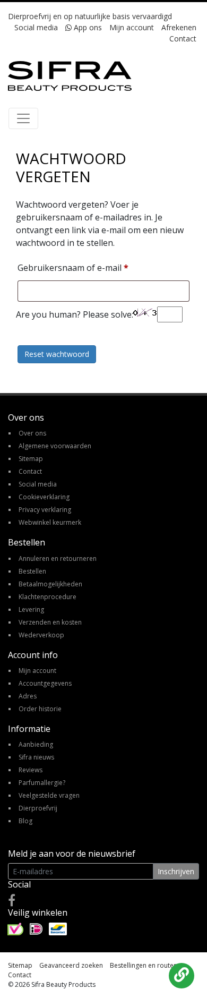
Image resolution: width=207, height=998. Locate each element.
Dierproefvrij (38, 808)
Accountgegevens (45, 683)
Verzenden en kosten (50, 622)
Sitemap (31, 458)
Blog (25, 820)
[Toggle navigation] (23, 118)
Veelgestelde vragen (49, 795)
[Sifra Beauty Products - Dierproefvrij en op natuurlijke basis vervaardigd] (70, 75)
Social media (36, 27)
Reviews (30, 769)
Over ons (32, 433)
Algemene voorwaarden (55, 445)
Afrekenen (178, 27)
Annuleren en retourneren (58, 558)
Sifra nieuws (36, 757)
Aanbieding (36, 744)
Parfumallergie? (42, 782)
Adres (28, 696)
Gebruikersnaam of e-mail (73, 267)
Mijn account (131, 27)
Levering (31, 609)
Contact (182, 38)
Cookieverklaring (44, 496)
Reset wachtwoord (56, 354)
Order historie (40, 708)
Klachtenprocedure (47, 596)
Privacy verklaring (45, 509)
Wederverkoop (41, 634)
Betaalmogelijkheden (50, 583)
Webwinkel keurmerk (50, 522)
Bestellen (32, 571)
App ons (87, 27)
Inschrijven (176, 871)
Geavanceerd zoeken (71, 965)
